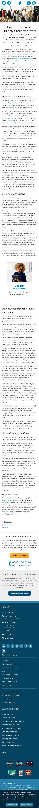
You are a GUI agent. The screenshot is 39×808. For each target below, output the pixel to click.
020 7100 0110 (10, 616)
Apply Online (19, 555)
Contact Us (9, 612)
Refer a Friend (7, 685)
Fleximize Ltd (10, 622)
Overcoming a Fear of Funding (12, 728)
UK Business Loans (8, 742)
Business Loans (7, 714)
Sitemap (4, 752)
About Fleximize (7, 661)
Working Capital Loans (10, 739)
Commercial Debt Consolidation (13, 721)
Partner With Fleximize (10, 675)
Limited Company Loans (10, 725)
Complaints (9, 634)
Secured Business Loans (10, 735)
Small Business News (9, 682)
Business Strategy (7, 525)
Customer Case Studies (10, 668)
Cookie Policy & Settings (8, 800)
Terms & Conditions (8, 702)
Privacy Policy (6, 699)
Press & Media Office (9, 678)
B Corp (17, 61)
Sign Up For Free (19, 593)
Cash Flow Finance (8, 718)
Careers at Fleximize (9, 664)
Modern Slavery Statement (11, 695)
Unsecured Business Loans (11, 746)
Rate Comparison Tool (9, 732)
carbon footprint (12, 120)
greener (10, 105)
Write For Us (9, 638)
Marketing (5, 527)
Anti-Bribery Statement (10, 692)
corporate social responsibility (22, 58)
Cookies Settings (12, 804)
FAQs (3, 671)
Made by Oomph (7, 500)
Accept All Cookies (26, 804)
